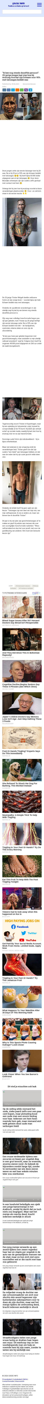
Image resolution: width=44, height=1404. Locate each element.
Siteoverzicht (19, 1381)
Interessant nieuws (23, 586)
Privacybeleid (7, 1379)
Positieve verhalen (26, 588)
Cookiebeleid (17, 1379)
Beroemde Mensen (29, 84)
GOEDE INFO (18, 3)
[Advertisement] (22, 42)
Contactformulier (8, 1381)
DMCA (25, 1379)
